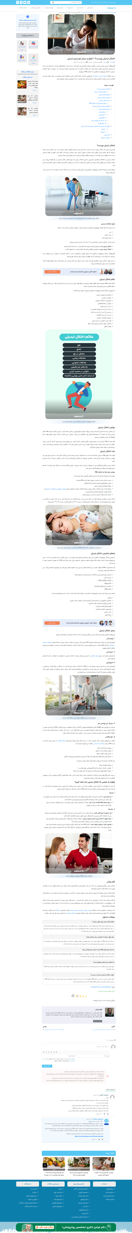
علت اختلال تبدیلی (104, 101)
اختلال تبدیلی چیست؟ (103, 89)
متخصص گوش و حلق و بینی (80, 1217)
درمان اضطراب (95, 656)
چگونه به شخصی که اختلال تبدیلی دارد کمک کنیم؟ (95, 126)
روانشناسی (105, 62)
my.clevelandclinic (105, 987)
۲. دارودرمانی (102, 115)
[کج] (46, 1052)
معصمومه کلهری (92, 1121)
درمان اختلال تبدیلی (104, 109)
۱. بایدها (104, 129)
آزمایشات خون (58, 1192)
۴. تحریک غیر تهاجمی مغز (98, 121)
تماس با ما (93, 2)
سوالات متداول (105, 138)
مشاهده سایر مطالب (97, 1021)
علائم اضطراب (61, 741)
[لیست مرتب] (51, 1052)
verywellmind (95, 987)
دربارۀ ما (34, 1192)
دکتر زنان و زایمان (83, 1203)
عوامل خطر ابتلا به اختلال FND (97, 103)
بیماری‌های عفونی (57, 1206)
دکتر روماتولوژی (83, 1210)
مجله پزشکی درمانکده (111, 12)
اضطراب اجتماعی (50, 489)
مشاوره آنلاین (109, 1192)
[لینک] (56, 1052)
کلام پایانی (107, 135)
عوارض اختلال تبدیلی (104, 98)
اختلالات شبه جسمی (99, 744)
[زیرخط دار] (49, 1052)
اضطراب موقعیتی (61, 489)
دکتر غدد (85, 1206)
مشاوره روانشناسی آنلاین (81, 1189)
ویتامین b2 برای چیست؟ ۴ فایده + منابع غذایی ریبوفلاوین (33, 98)
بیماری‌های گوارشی (57, 1203)
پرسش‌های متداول (31, 1196)
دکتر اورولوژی (84, 1199)
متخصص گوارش (83, 1192)
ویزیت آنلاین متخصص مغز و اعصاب (80, 910)
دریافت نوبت (52, 272)
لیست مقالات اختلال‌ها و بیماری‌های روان (89, 12)
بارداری (60, 1189)
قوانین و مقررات (32, 1199)
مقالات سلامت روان (102, 12)
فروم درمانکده (109, 1199)
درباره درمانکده (112, 2)
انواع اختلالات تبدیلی (100, 92)
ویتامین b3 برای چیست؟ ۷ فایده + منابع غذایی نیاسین (33, 110)
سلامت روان (58, 1196)
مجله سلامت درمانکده (100, 76)
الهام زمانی (112, 62)
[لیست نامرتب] (54, 1052)
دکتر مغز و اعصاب (71, 913)
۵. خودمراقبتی (102, 123)
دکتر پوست (85, 1213)
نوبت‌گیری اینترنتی (108, 1196)
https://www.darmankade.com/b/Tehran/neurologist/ (89, 1136)
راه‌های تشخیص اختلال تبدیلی (101, 106)
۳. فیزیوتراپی (102, 118)
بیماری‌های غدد (58, 1199)
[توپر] (44, 1052)
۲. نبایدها (103, 132)
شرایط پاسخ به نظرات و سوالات (28, 1203)
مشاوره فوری (109, 1189)
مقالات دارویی (22, 60)
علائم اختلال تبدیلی (104, 95)
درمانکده (57, 910)
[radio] (86, 997)
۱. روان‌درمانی (102, 112)
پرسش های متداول (102, 2)
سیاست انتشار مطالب (31, 1206)
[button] (45, 1165)
